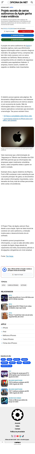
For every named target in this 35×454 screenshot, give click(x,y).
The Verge (10, 256)
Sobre (17, 426)
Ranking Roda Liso (6, 366)
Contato (17, 429)
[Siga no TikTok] (23, 436)
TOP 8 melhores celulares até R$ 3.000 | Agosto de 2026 (19, 383)
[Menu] (3, 2)
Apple (11, 7)
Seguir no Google (10, 31)
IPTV (10, 371)
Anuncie (17, 423)
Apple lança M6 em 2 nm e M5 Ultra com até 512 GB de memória (21, 298)
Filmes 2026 (27, 362)
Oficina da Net (5, 7)
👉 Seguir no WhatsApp (17, 39)
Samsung (24, 359)
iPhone (5, 328)
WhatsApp (4, 362)
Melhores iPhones (9, 335)
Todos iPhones (8, 339)
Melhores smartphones (15, 380)
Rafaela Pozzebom (8, 28)
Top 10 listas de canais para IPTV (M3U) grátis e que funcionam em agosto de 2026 (19, 375)
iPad (4, 332)
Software (23, 285)
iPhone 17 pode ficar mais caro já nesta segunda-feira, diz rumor (21, 316)
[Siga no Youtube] (17, 436)
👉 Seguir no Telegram (17, 35)
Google (9, 359)
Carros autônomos (13, 285)
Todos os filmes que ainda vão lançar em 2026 (18, 401)
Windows (12, 362)
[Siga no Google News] (20, 436)
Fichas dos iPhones (10, 343)
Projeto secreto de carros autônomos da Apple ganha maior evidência (16, 13)
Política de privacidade (17, 432)
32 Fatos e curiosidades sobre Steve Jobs (18, 116)
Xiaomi (19, 362)
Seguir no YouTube (27, 31)
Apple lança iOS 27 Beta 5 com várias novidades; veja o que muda (20, 307)
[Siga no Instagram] (15, 436)
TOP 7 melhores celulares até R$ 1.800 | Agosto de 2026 (19, 392)
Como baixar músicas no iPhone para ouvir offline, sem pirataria (18, 119)
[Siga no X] (12, 436)
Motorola (16, 359)
